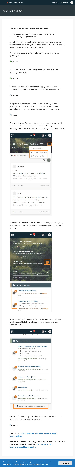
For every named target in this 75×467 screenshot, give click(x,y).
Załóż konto (64, 3)
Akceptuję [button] (65, 463)
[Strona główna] (3, 2)
